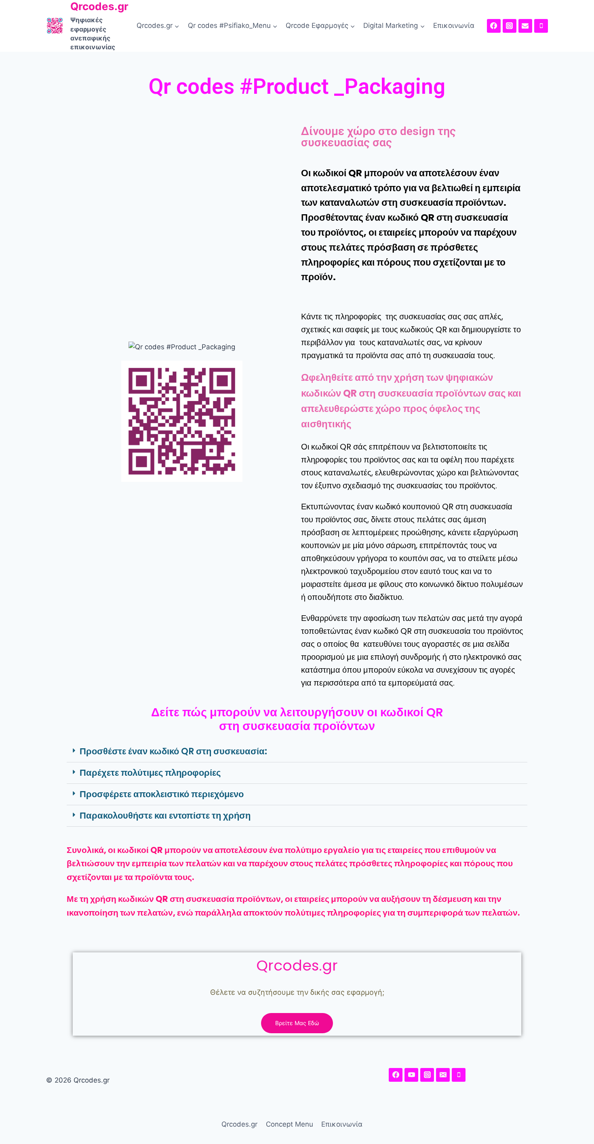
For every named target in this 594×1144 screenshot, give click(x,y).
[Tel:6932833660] (541, 26)
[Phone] (459, 1075)
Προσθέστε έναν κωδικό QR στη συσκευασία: (173, 751)
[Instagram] (509, 26)
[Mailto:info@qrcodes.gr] (525, 26)
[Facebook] (494, 26)
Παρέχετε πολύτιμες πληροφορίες (150, 772)
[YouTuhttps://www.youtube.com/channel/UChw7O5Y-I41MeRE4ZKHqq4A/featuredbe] (411, 1075)
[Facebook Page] (395, 1075)
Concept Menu (289, 1124)
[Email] (443, 1075)
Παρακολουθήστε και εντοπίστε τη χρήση (165, 815)
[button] (297, 751)
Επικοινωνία (453, 25)
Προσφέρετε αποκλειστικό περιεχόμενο (162, 794)
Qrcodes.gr (239, 1124)
